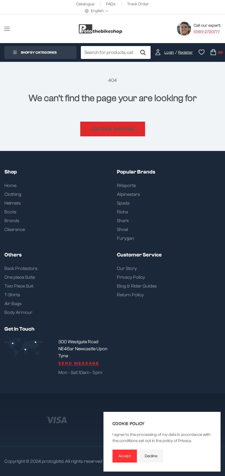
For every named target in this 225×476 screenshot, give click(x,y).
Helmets (12, 203)
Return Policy (130, 295)
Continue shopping (113, 129)
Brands (11, 220)
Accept (124, 456)
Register (185, 52)
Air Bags (13, 303)
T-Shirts (12, 295)
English (97, 10)
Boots (10, 212)
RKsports (126, 185)
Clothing (12, 194)
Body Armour (18, 312)
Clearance (14, 229)
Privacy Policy (131, 277)
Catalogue (85, 4)
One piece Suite (19, 277)
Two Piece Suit (18, 286)
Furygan (125, 238)
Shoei (122, 229)
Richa (122, 212)
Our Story (127, 268)
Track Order (138, 4)
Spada (123, 203)
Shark (123, 220)
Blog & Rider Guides (137, 286)
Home (10, 185)
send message (78, 363)
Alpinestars (128, 194)
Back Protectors (21, 268)
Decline (151, 456)
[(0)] (213, 52)
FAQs (111, 4)
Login (169, 52)
